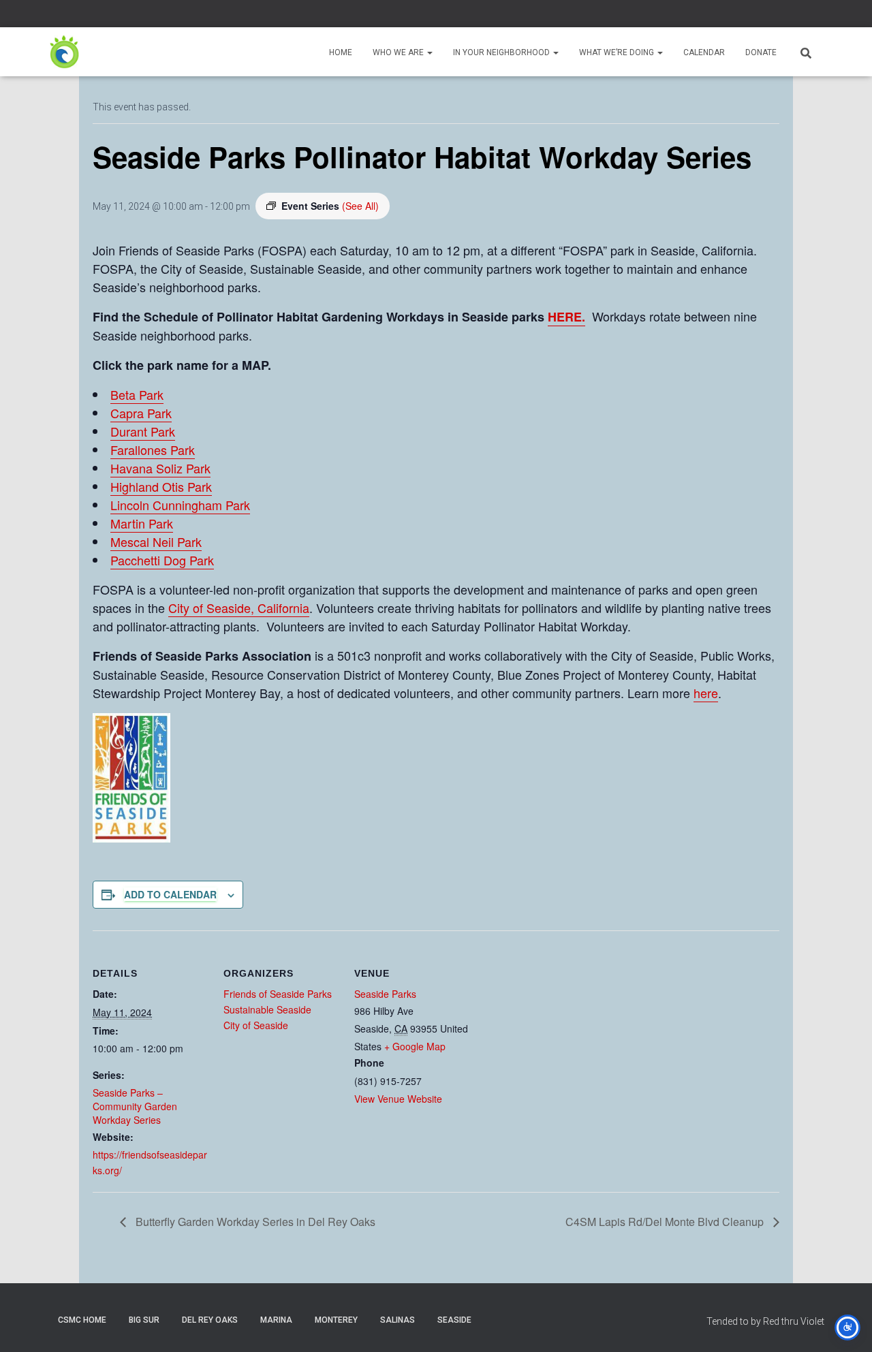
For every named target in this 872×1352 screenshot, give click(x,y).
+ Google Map (415, 1046)
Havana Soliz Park (160, 468)
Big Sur (144, 1320)
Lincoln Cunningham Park (180, 505)
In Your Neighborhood (502, 52)
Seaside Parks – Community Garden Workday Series (135, 1106)
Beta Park (137, 394)
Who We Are (399, 52)
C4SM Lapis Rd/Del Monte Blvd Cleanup (665, 1221)
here (706, 693)
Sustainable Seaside (267, 1009)
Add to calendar (170, 894)
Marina (276, 1320)
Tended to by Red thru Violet (765, 1321)
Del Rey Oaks (210, 1320)
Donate (761, 52)
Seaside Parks (385, 994)
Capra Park (141, 413)
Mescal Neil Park (156, 541)
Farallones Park (152, 449)
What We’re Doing (617, 52)
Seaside (454, 1320)
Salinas (397, 1320)
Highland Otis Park (161, 486)
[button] (429, 52)
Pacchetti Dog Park (162, 560)
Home (340, 52)
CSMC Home (82, 1320)
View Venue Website (398, 1098)
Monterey (336, 1320)
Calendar (704, 52)
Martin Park (141, 523)
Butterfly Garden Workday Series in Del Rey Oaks (254, 1221)
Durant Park (142, 431)
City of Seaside (255, 1025)
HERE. (566, 317)
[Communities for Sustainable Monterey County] (64, 52)
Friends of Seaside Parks (277, 994)
